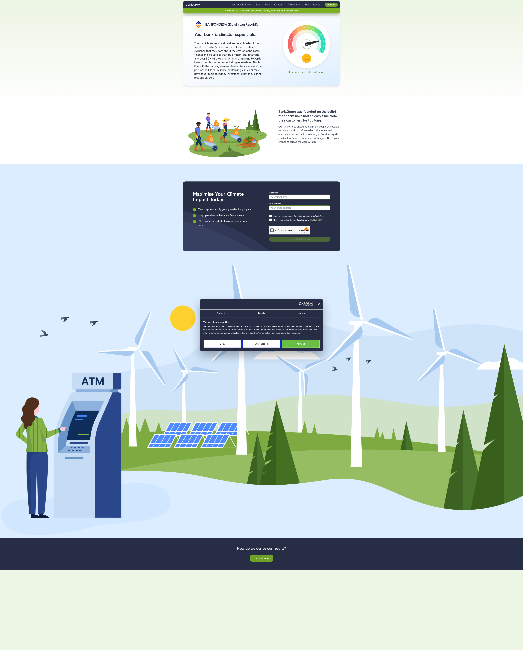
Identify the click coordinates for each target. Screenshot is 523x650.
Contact (278, 4)
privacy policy (316, 220)
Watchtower (243, 10)
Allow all (301, 344)
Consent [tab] (221, 313)
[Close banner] (319, 304)
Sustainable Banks (241, 4)
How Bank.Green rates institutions (306, 72)
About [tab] (302, 313)
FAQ (267, 4)
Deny (222, 344)
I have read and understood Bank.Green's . (298, 220)
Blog (258, 4)
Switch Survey (312, 4)
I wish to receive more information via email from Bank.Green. (299, 216)
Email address (275, 203)
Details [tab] (261, 313)
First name (273, 193)
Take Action (294, 4)
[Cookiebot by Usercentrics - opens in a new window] (301, 304)
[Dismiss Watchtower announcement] (337, 11)
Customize (260, 344)
